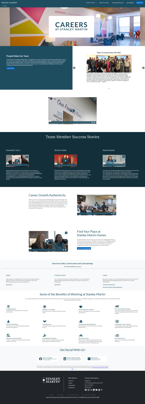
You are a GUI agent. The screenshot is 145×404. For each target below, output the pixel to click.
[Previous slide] (74, 68)
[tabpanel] (108, 68)
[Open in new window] (48, 362)
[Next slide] (143, 68)
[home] (1, 6)
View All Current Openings (84, 248)
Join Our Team (10, 68)
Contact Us (140, 2)
